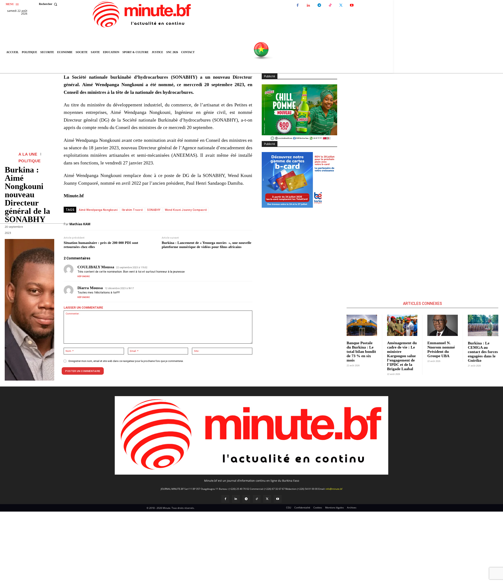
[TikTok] (330, 5)
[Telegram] (319, 5)
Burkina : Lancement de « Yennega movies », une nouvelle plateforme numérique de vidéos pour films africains (206, 245)
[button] (49, 4)
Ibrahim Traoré (132, 209)
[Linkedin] (308, 5)
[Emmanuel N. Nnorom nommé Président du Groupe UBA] (442, 325)
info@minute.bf (334, 489)
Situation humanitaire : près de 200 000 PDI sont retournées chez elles (101, 245)
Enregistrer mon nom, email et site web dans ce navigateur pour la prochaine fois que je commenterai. (126, 361)
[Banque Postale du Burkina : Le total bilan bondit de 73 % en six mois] (362, 325)
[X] (340, 5)
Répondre (83, 276)
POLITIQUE (29, 161)
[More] (50, 234)
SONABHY (154, 209)
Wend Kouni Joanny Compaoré (186, 209)
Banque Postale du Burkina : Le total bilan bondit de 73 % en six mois (361, 351)
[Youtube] (351, 5)
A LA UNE (27, 154)
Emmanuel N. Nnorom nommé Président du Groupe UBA (441, 349)
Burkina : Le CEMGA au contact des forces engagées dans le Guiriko (483, 351)
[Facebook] (297, 5)
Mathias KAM (79, 224)
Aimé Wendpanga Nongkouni (98, 209)
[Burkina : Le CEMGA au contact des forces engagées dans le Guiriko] (483, 325)
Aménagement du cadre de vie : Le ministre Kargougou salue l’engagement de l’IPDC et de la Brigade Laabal (402, 356)
